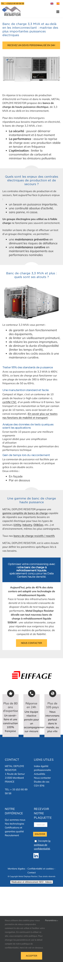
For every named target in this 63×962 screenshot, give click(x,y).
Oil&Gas (38, 524)
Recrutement (12, 835)
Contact (31, 872)
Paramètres (51, 920)
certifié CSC (9, 402)
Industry (27, 524)
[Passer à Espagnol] (58, 3)
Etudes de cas (41, 781)
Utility (17, 524)
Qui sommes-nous (15, 819)
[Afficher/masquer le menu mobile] (58, 11)
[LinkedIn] (36, 855)
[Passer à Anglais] (52, 3)
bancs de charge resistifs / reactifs (34, 535)
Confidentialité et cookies (40, 868)
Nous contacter (42, 777)
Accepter (31, 955)
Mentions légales (16, 868)
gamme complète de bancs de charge (25, 513)
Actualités (39, 773)
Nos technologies (14, 823)
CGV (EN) (39, 785)
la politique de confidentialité (42, 844)
